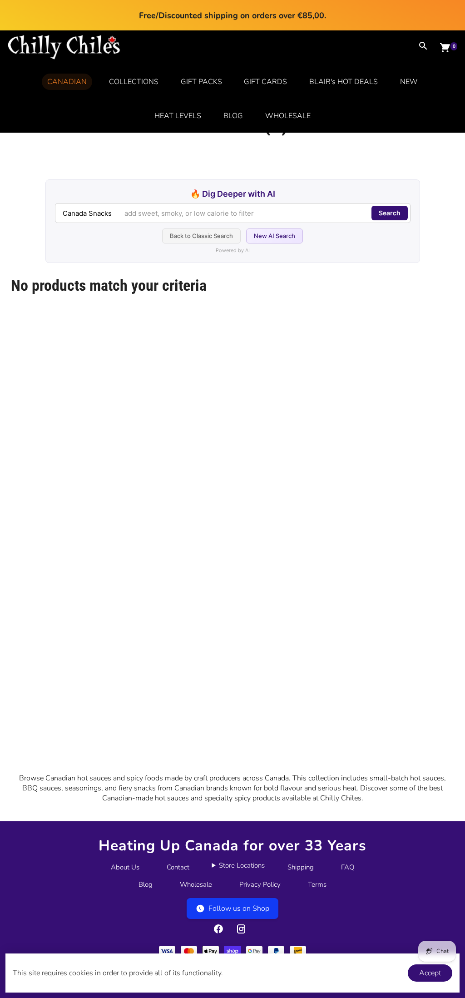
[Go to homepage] (64, 57)
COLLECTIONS (133, 82)
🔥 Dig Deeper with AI (232, 194)
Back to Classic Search (201, 235)
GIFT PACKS (201, 82)
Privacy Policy (260, 884)
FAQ (347, 867)
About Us (125, 867)
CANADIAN (67, 82)
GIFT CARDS (265, 82)
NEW (409, 82)
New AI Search (274, 235)
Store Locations (242, 865)
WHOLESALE (288, 116)
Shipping (300, 867)
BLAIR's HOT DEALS (343, 82)
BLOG (233, 116)
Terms (317, 884)
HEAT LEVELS (177, 116)
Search (390, 213)
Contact (178, 867)
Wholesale (196, 884)
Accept (430, 973)
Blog (146, 884)
